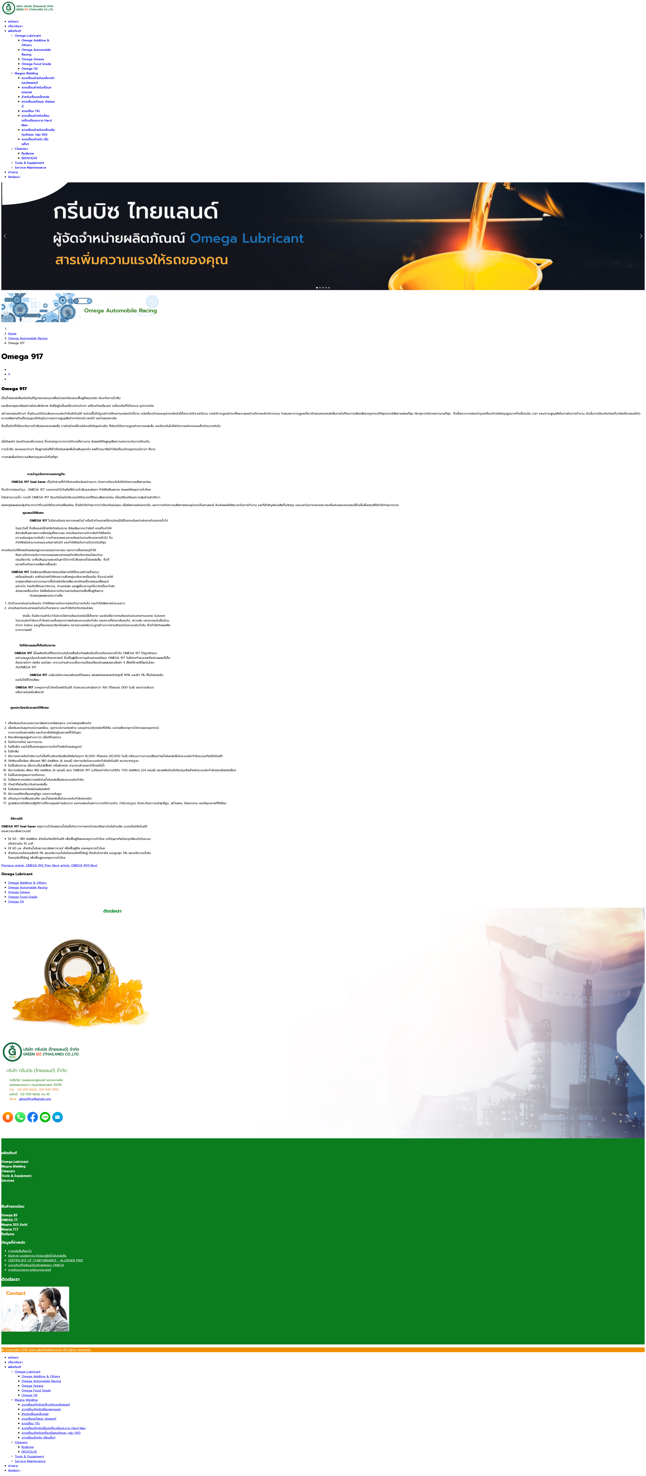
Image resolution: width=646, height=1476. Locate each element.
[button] (5, 236)
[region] (323, 236)
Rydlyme (28, 153)
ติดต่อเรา (14, 177)
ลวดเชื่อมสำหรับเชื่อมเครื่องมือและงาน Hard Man (37, 120)
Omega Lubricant (28, 35)
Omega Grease (33, 59)
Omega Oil (29, 68)
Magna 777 (9, 1229)
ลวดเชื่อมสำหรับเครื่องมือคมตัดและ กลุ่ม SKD (38, 132)
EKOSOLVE (29, 158)
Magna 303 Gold (14, 1224)
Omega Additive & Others (27, 882)
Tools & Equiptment (29, 163)
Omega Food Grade (36, 64)
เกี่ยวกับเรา (15, 26)
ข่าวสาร (13, 172)
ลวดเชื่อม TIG (31, 111)
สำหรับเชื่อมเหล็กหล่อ (35, 97)
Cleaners (21, 148)
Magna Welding (26, 73)
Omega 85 (9, 1215)
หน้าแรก (13, 21)
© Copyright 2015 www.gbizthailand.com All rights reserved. (46, 1349)
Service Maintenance (30, 167)
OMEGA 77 (9, 1219)
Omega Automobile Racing (27, 887)
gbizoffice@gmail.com (35, 1099)
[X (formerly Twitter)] (9, 374)
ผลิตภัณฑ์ (14, 31)
